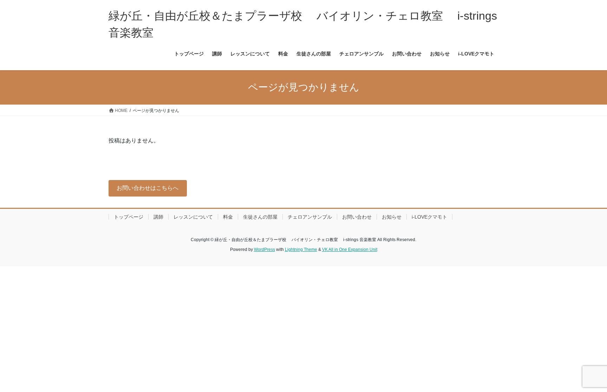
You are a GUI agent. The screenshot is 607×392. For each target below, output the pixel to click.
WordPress (264, 249)
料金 (228, 217)
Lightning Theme (301, 249)
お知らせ (392, 217)
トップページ (128, 217)
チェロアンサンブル (310, 217)
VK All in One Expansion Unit (349, 249)
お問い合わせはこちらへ (147, 188)
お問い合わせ (357, 217)
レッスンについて (193, 217)
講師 (158, 217)
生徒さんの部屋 (260, 217)
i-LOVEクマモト (429, 217)
